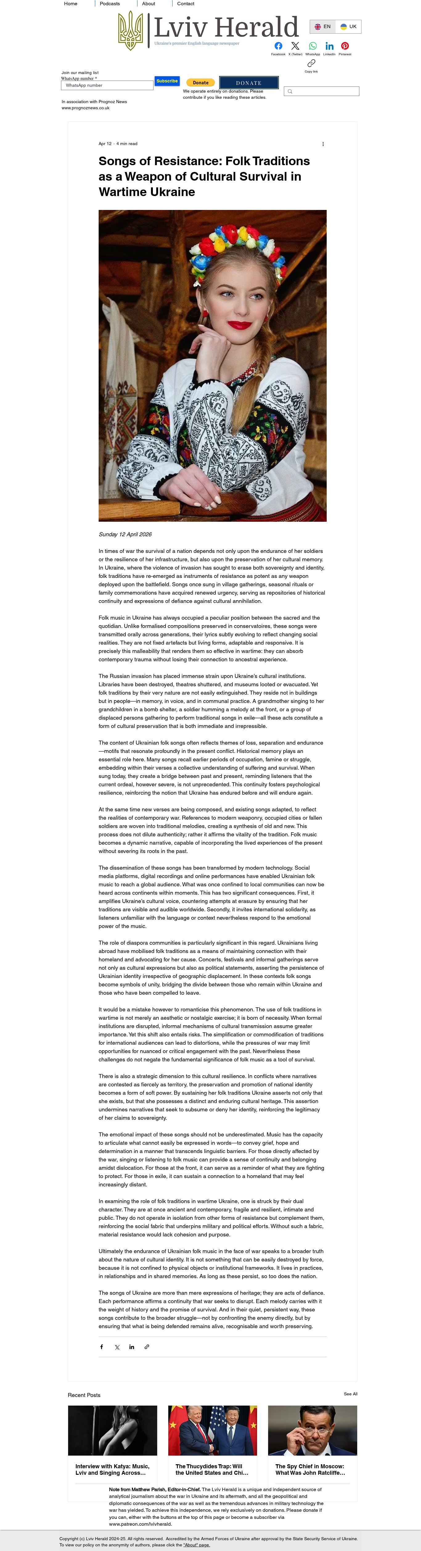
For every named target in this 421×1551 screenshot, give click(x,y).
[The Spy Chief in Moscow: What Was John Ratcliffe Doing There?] (312, 1431)
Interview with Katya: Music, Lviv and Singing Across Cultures (112, 1469)
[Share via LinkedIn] (132, 1347)
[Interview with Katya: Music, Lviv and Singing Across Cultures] (112, 1431)
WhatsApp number (77, 78)
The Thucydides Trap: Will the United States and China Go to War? (212, 1469)
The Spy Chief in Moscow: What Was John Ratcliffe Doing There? (310, 1469)
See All (351, 1393)
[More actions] (323, 144)
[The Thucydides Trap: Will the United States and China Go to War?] (212, 1431)
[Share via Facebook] (101, 1347)
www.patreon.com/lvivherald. (140, 1524)
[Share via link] (147, 1347)
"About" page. (196, 1544)
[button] (200, 82)
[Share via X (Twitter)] (117, 1347)
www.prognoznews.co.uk (85, 107)
